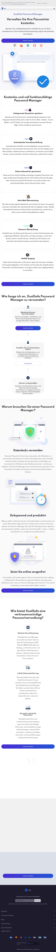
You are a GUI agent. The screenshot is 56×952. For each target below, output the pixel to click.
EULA (18, 944)
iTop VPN (3, 8)
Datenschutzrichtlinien (21, 942)
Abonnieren (37, 900)
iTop (28, 890)
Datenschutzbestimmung (19, 4)
